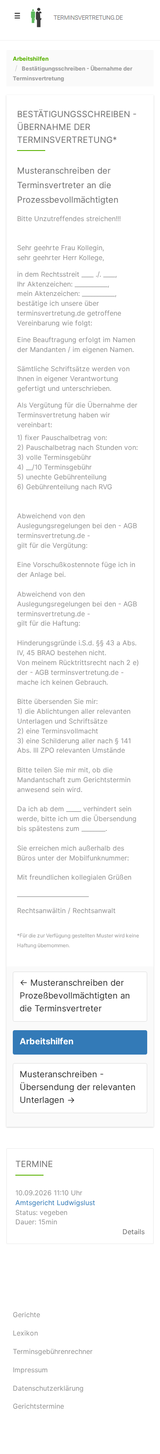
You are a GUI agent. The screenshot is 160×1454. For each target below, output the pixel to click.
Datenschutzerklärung (48, 1388)
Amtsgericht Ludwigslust (55, 1202)
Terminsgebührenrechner (53, 1351)
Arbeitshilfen (31, 58)
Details (133, 1232)
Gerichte (26, 1314)
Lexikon (25, 1333)
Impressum (30, 1369)
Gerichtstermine (38, 1406)
